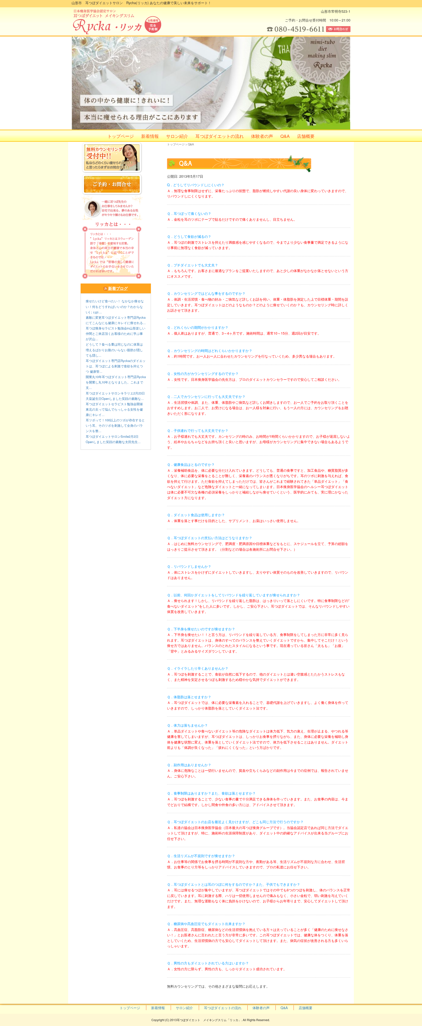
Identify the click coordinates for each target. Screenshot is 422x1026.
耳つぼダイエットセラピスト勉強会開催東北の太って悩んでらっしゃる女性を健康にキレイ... (114, 409)
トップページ (120, 136)
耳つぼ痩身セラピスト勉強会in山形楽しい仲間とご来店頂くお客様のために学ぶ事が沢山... (115, 333)
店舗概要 (306, 136)
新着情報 (150, 136)
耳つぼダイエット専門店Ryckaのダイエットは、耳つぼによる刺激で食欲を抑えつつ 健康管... (116, 366)
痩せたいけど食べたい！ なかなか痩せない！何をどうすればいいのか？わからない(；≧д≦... (115, 306)
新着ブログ (118, 288)
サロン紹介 (177, 136)
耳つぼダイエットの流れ (219, 136)
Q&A (285, 136)
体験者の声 (262, 136)
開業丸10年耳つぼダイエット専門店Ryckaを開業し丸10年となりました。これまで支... (116, 382)
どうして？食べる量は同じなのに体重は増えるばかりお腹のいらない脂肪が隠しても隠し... (114, 349)
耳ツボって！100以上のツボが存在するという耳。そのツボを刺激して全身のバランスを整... (115, 425)
